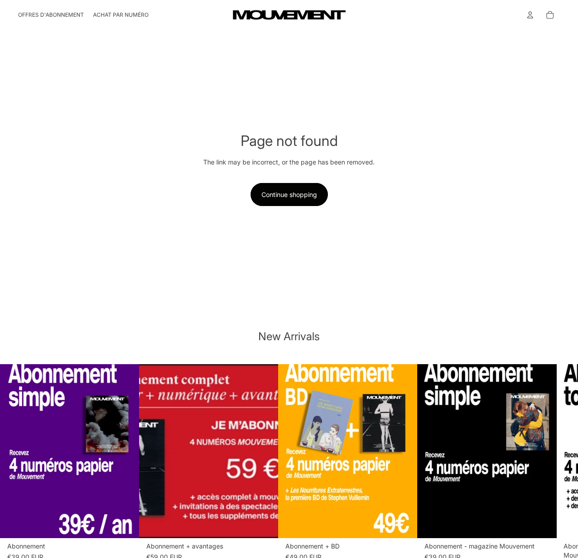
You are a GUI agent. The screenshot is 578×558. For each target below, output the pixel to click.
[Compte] (530, 15)
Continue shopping (289, 194)
